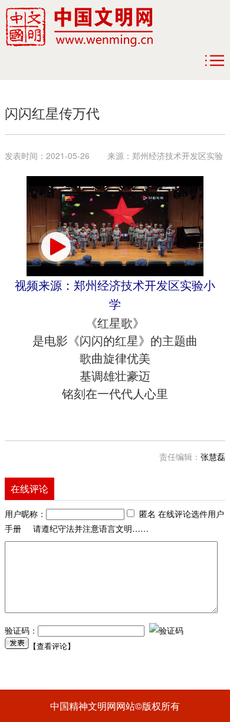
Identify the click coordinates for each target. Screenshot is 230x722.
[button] (56, 246)
